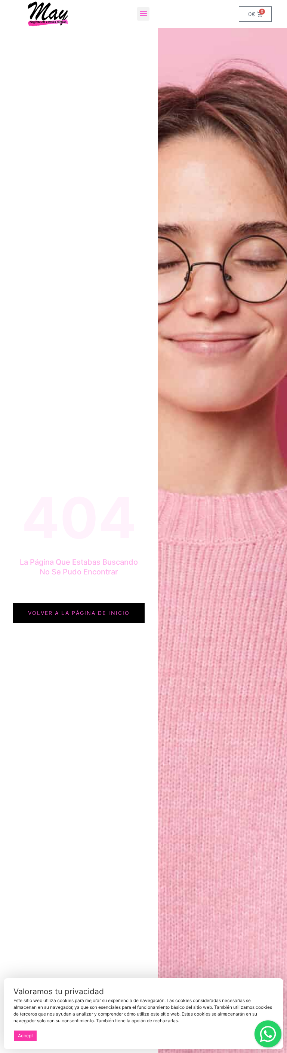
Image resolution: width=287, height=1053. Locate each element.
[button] (143, 14)
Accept (25, 1035)
